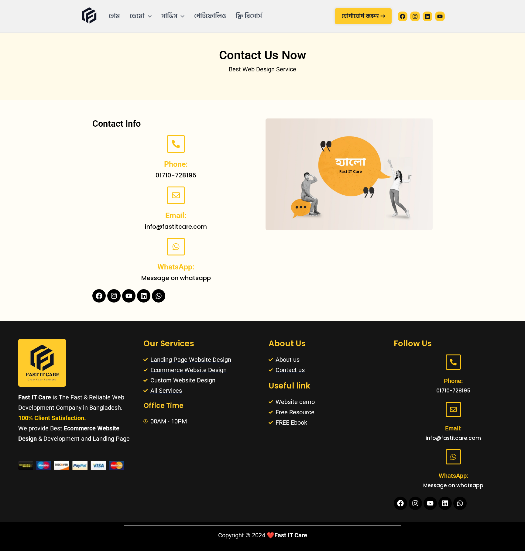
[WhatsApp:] (176, 246)
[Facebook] (402, 16)
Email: (176, 215)
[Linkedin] (427, 16)
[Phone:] (176, 144)
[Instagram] (415, 16)
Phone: (176, 164)
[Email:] (176, 195)
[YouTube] (440, 16)
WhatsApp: (175, 266)
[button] (148, 16)
